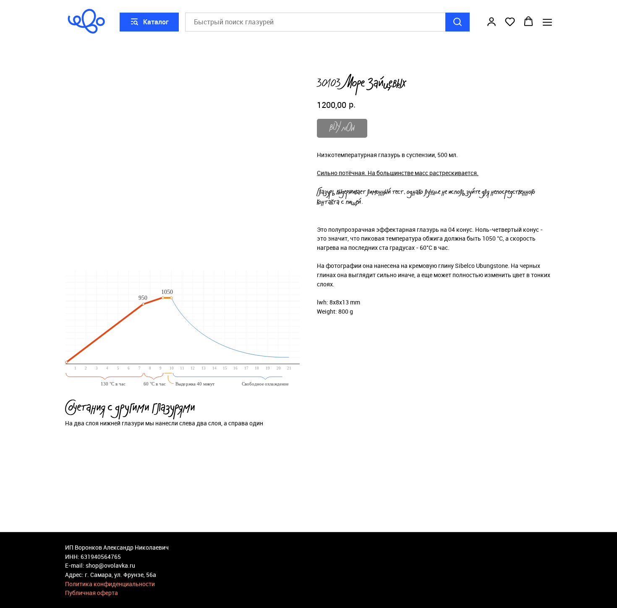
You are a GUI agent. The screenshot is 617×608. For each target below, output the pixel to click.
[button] (491, 21)
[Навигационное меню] (547, 22)
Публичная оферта (91, 593)
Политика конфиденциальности (110, 584)
